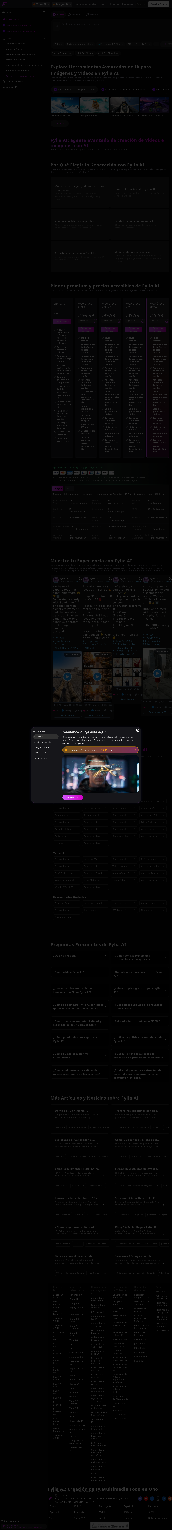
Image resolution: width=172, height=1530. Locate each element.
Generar (71, 797)
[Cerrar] (138, 730)
